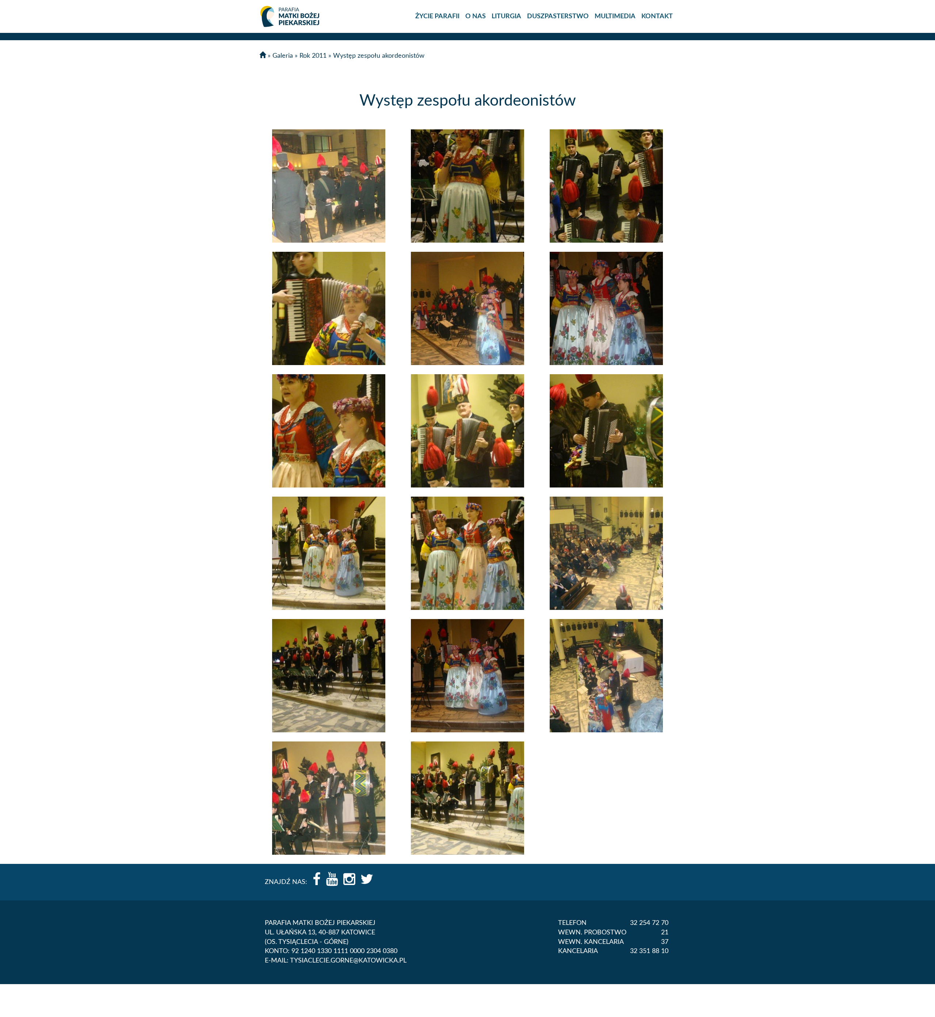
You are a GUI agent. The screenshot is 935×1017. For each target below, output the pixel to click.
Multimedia (615, 16)
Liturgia (506, 16)
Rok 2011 (313, 56)
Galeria (282, 56)
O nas (475, 16)
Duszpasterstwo (558, 16)
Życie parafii (437, 16)
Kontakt (657, 16)
